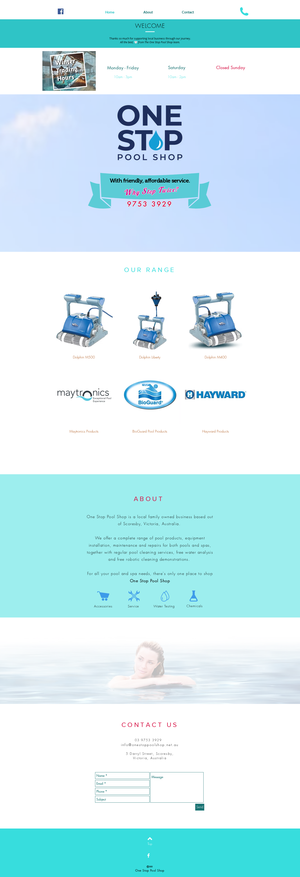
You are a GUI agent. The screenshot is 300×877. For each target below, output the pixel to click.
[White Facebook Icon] (67, 11)
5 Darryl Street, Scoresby (149, 754)
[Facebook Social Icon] (60, 11)
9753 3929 (150, 204)
